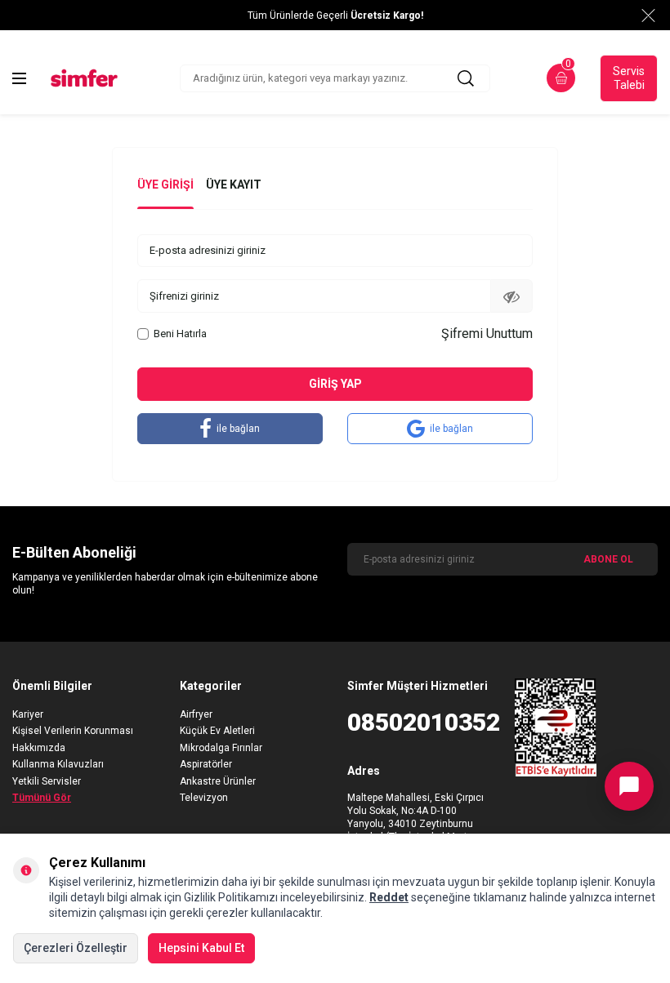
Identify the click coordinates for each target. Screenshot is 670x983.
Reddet (389, 897)
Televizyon (204, 797)
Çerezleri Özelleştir (75, 947)
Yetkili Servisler (46, 781)
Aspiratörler (206, 764)
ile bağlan (238, 428)
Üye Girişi (165, 184)
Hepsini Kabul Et (201, 947)
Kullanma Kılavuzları (58, 764)
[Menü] (19, 78)
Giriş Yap (335, 383)
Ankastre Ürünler (218, 781)
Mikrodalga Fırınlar (221, 748)
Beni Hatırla (180, 333)
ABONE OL (608, 559)
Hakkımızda (38, 748)
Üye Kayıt (233, 184)
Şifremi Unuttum (487, 333)
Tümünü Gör (41, 797)
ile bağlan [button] (451, 428)
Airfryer (196, 714)
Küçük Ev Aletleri (217, 730)
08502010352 (418, 722)
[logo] (84, 78)
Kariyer (27, 714)
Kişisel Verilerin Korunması (72, 730)
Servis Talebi (629, 77)
